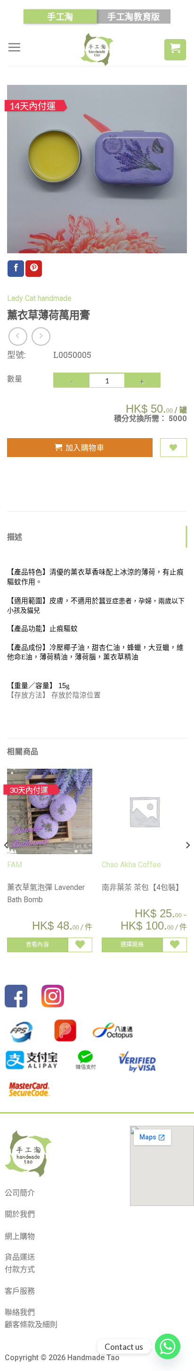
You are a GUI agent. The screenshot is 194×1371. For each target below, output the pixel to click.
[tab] (97, 537)
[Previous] (6, 864)
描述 (15, 536)
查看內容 (37, 944)
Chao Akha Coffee (131, 864)
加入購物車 (84, 447)
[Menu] (14, 47)
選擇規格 (132, 944)
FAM (14, 864)
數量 (14, 378)
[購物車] (175, 49)
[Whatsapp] (167, 1346)
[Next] (187, 864)
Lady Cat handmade (39, 298)
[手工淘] (97, 49)
